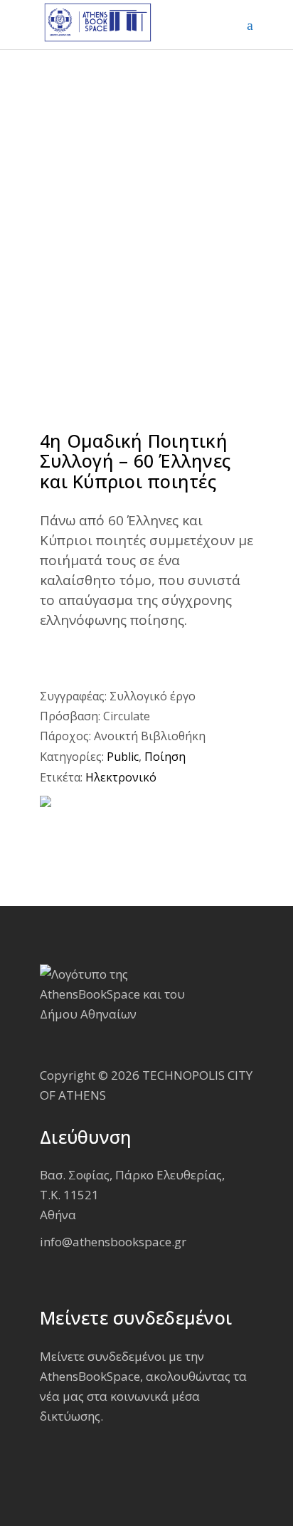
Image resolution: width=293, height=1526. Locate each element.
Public (123, 756)
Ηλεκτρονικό (120, 777)
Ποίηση (165, 756)
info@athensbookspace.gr (113, 1241)
